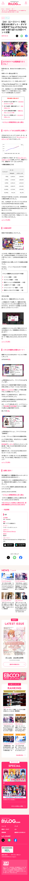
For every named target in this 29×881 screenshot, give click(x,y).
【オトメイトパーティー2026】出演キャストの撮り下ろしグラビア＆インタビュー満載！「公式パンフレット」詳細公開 (8, 605)
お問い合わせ (5, 854)
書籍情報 (4, 832)
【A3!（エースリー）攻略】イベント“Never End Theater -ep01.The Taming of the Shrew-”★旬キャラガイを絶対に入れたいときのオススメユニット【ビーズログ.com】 (21, 607)
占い (16, 829)
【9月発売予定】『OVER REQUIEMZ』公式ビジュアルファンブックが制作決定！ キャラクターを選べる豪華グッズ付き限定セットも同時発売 (8, 748)
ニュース (4, 826)
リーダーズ (11, 444)
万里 (8, 411)
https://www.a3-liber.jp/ (9, 531)
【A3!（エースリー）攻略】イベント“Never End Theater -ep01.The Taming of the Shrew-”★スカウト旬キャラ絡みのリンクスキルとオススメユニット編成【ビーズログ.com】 (20, 728)
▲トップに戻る (6, 220)
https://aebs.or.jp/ (13, 872)
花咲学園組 (13, 406)
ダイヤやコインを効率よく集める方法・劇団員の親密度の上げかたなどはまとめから (14, 503)
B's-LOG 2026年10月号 (14, 658)
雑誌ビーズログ (5, 829)
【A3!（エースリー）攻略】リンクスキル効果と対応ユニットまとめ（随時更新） (14, 710)
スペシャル (8, 8)
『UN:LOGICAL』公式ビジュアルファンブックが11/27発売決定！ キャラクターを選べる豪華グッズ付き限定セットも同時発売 (21, 586)
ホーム (3, 8)
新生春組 (6, 406)
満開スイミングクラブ (8, 390)
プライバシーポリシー (16, 854)
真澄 (9, 359)
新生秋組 (4, 444)
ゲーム (7, 18)
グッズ (16, 826)
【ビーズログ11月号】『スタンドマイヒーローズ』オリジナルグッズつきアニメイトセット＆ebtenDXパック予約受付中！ (8, 586)
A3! (12, 8)
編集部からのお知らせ (20, 832)
